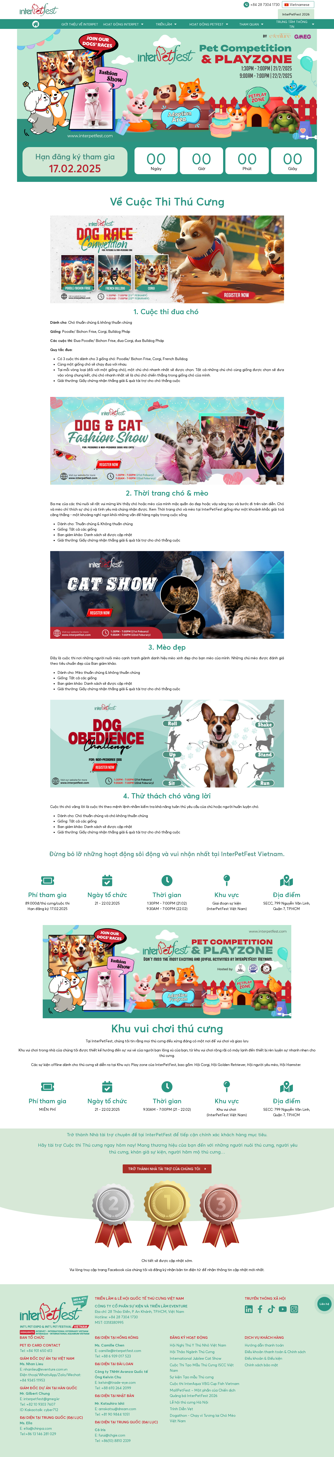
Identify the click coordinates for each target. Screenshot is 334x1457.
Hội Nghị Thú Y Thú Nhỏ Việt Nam (198, 1345)
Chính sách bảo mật (261, 1365)
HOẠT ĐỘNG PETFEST (206, 24)
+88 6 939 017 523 (116, 1356)
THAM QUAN (249, 24)
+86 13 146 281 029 (40, 1434)
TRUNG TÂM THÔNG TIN (291, 24)
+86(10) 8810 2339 (116, 1440)
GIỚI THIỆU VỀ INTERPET (79, 24)
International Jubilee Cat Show (195, 1358)
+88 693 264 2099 (116, 1388)
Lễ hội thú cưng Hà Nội (189, 1402)
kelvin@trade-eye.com (117, 1382)
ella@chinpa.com (38, 1428)
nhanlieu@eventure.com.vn (45, 1369)
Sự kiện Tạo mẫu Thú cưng (192, 1377)
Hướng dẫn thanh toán (264, 1345)
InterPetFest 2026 (296, 14)
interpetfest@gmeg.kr (42, 1399)
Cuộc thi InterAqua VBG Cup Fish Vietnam (204, 1383)
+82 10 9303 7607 (40, 1404)
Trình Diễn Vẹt (181, 1409)
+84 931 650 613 (39, 1350)
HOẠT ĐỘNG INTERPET (121, 24)
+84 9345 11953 (32, 1380)
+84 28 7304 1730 (265, 4)
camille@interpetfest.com (120, 1350)
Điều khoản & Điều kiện (263, 1358)
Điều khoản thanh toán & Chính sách (275, 1351)
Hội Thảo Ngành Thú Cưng (192, 1351)
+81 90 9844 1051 (115, 1414)
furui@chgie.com (112, 1435)
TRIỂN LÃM (164, 24)
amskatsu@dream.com (117, 1409)
